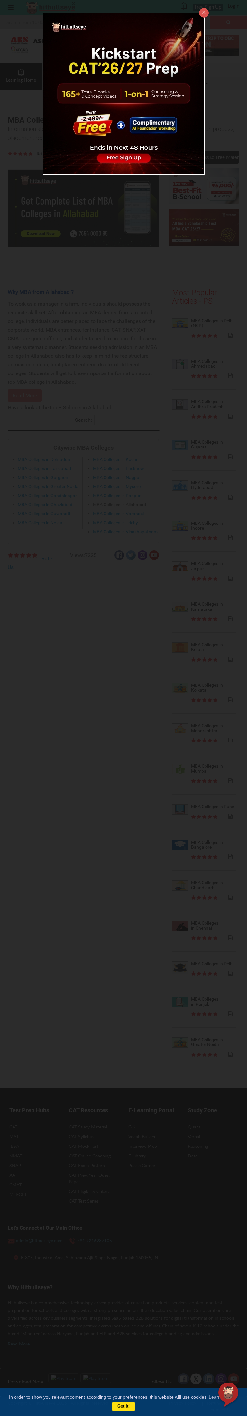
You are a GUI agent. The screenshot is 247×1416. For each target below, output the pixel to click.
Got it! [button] (123, 1406)
